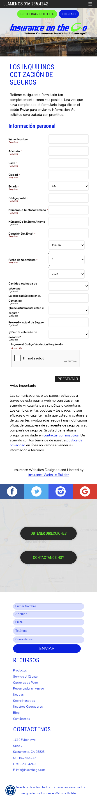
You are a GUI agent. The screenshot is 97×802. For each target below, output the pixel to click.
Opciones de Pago (25, 683)
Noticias (18, 695)
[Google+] (85, 491)
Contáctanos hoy (48, 557)
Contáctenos (21, 719)
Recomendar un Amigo (28, 689)
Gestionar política (37, 14)
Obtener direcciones (49, 533)
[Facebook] (12, 491)
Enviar (46, 648)
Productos (20, 671)
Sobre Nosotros (24, 701)
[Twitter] (36, 491)
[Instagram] (60, 491)
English (69, 14)
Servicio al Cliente (25, 677)
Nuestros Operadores (28, 707)
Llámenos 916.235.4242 (25, 4)
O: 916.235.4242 (24, 758)
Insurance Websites (29, 469)
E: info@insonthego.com (29, 770)
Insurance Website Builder (48, 474)
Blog (16, 713)
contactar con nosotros (61, 435)
